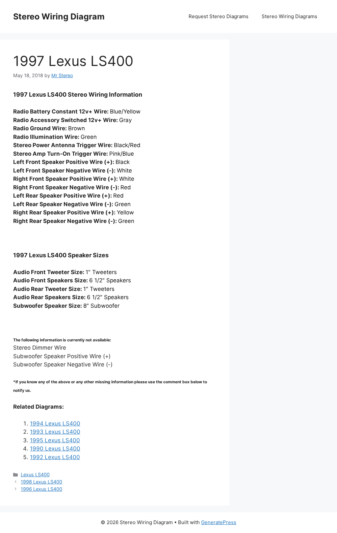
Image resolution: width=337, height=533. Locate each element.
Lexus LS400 (35, 474)
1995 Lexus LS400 (55, 440)
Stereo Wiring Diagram (59, 16)
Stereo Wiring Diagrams (289, 16)
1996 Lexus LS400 (41, 489)
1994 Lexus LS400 (55, 423)
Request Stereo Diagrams (218, 16)
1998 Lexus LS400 (41, 482)
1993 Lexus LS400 (55, 431)
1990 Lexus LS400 (55, 448)
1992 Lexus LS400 (55, 457)
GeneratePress (218, 522)
